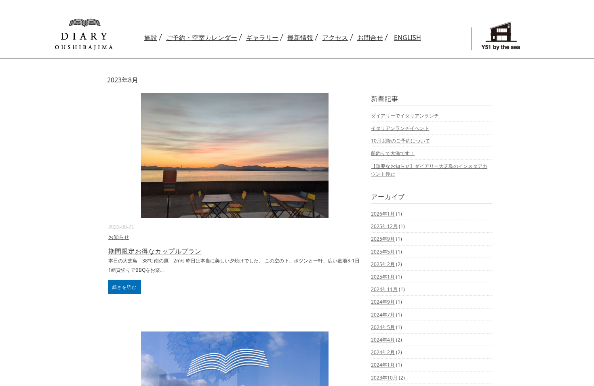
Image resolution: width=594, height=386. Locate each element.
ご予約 (201, 37)
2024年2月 (383, 352)
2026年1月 (383, 213)
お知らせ (118, 237)
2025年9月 (383, 238)
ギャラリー (262, 37)
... (162, 269)
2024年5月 (383, 327)
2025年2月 (383, 264)
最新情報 (300, 37)
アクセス (335, 37)
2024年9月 (383, 301)
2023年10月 (384, 377)
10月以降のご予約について (400, 140)
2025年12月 (384, 226)
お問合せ (370, 37)
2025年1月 (383, 276)
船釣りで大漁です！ (393, 153)
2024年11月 (384, 289)
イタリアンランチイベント (400, 128)
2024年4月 (383, 339)
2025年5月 (383, 251)
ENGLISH (407, 37)
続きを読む (124, 287)
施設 (150, 37)
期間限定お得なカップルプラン (155, 251)
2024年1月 (383, 364)
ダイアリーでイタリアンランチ (405, 115)
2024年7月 (383, 314)
